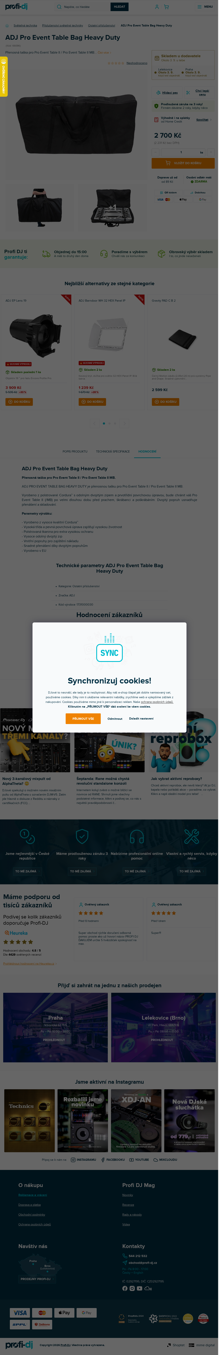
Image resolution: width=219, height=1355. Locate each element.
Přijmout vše (83, 719)
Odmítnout (115, 719)
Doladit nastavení (141, 718)
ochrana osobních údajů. (157, 702)
